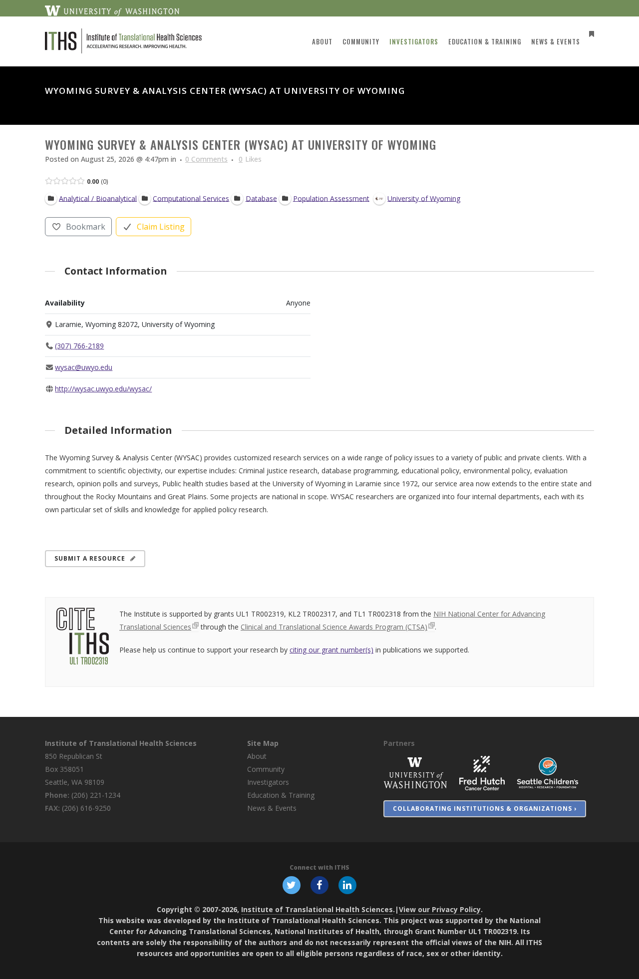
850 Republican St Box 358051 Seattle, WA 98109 (74, 769)
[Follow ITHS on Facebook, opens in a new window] (319, 884)
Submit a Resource (89, 558)
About (257, 756)
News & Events (272, 808)
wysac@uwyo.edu (83, 367)
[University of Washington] (415, 772)
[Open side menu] (589, 33)
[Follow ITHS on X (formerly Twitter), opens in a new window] (292, 884)
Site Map (263, 743)
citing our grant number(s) (331, 649)
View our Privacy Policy (440, 909)
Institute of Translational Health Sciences (121, 743)
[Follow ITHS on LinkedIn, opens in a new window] (347, 884)
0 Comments (206, 159)
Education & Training (281, 795)
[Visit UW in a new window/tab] (112, 9)
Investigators (268, 782)
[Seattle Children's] (548, 772)
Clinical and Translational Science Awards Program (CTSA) (334, 627)
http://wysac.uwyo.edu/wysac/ (103, 388)
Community (266, 769)
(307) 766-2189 (79, 345)
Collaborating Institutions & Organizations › (485, 808)
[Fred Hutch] (482, 772)
